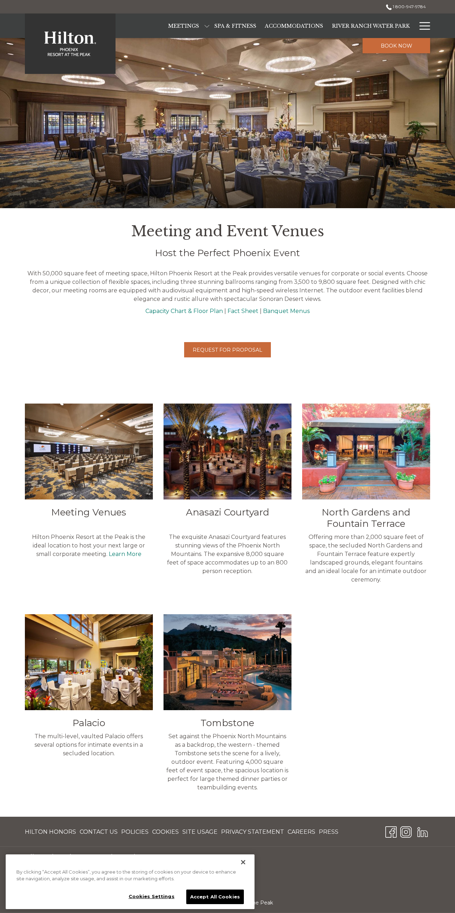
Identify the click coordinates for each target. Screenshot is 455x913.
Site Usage (200, 833)
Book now (396, 46)
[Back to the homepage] (70, 43)
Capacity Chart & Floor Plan (184, 311)
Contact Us (99, 833)
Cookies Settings (152, 896)
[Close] (243, 862)
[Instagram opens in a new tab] (406, 831)
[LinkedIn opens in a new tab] (422, 831)
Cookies (165, 833)
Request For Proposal (227, 350)
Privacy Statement (252, 833)
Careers (301, 833)
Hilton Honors (50, 833)
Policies (135, 833)
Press (328, 833)
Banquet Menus (286, 311)
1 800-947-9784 (409, 6)
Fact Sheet (243, 311)
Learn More (125, 554)
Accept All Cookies (215, 897)
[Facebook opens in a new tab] (391, 831)
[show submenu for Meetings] (207, 25)
